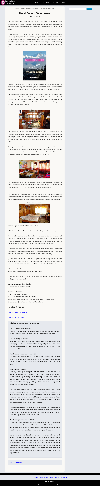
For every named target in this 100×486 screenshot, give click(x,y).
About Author (44, 477)
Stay (42, 2)
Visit (57, 2)
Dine (47, 2)
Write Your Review (16, 462)
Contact (63, 2)
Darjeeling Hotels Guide (16, 317)
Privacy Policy (54, 477)
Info (52, 2)
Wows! (37, 2)
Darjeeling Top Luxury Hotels (18, 312)
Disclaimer (64, 477)
